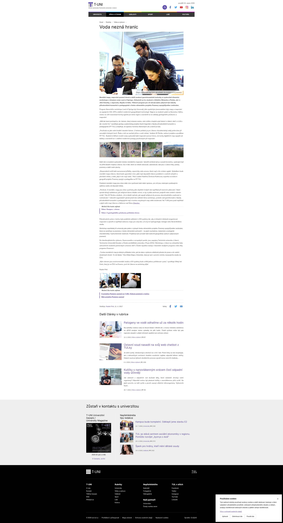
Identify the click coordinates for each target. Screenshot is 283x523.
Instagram (175, 494)
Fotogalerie (147, 491)
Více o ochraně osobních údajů (231, 511)
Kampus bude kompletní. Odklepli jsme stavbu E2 (161, 421)
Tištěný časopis (91, 494)
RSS (87, 497)
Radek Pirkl (110, 306)
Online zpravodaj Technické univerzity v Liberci (102, 8)
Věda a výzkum (115, 14)
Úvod (101, 22)
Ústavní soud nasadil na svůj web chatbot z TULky (151, 346)
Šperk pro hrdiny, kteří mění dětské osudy (157, 446)
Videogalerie (147, 494)
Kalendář (146, 488)
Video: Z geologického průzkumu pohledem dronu (120, 213)
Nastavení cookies (162, 518)
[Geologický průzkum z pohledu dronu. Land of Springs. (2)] (109, 149)
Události (132, 14)
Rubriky (108, 22)
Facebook (175, 488)
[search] (165, 7)
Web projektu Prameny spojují (112, 297)
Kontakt (89, 491)
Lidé (168, 14)
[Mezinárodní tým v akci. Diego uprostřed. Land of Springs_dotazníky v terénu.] (109, 280)
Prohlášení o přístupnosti (110, 518)
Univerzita (97, 14)
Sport (150, 14)
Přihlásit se (90, 500)
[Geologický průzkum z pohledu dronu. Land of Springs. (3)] (173, 149)
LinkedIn (175, 500)
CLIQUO (194, 518)
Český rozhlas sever (150, 506)
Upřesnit (225, 516)
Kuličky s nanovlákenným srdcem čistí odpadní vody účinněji (153, 371)
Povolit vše (250, 516)
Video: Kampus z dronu (110, 209)
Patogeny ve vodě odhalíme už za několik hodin (154, 322)
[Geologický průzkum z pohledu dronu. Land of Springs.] (152, 149)
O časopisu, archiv (98, 459)
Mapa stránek (127, 518)
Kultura (185, 14)
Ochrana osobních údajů (143, 518)
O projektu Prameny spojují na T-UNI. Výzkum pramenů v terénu (125, 294)
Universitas (147, 503)
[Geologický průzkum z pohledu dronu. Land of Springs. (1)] (131, 149)
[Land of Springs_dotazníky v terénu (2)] (131, 280)
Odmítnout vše (237, 516)
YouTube (175, 497)
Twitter (174, 491)
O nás (88, 488)
